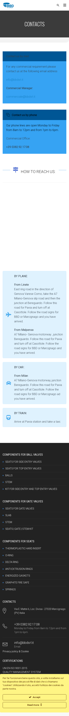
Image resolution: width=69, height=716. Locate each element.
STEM (8, 482)
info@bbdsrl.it (14, 79)
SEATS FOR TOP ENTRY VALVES (23, 468)
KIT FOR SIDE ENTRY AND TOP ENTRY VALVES (31, 489)
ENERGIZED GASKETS (17, 575)
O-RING (9, 555)
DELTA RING (11, 562)
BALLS (9, 475)
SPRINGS (10, 589)
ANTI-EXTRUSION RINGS (19, 569)
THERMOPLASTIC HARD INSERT (23, 548)
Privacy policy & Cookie (16, 651)
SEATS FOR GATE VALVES (19, 508)
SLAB (8, 515)
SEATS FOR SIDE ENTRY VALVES (23, 461)
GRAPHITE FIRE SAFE (17, 582)
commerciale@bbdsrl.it (20, 96)
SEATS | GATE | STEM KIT (19, 528)
